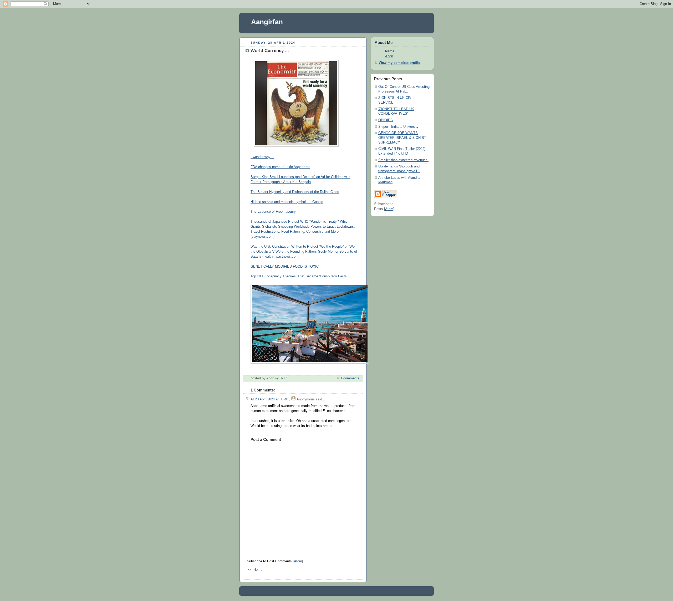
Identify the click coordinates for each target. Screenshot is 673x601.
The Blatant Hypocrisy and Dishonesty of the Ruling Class (295, 192)
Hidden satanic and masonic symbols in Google (287, 202)
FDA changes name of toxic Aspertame (280, 167)
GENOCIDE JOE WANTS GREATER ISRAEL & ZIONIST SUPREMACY (402, 137)
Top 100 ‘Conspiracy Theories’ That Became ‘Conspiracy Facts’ (299, 276)
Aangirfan (267, 22)
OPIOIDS (385, 120)
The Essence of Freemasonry (273, 211)
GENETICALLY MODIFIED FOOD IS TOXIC (285, 266)
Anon (389, 56)
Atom (298, 561)
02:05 (284, 378)
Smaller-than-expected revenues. (403, 160)
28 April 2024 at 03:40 (272, 399)
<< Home (255, 570)
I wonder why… (262, 157)
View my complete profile (399, 63)
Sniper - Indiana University (398, 127)
